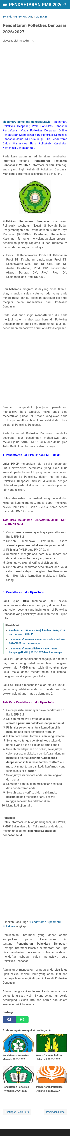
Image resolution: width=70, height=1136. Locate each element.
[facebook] (9, 1019)
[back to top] (62, 1127)
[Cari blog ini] (65, 5)
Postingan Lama (55, 1112)
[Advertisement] (35, 82)
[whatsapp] (22, 1019)
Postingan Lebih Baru (17, 1112)
